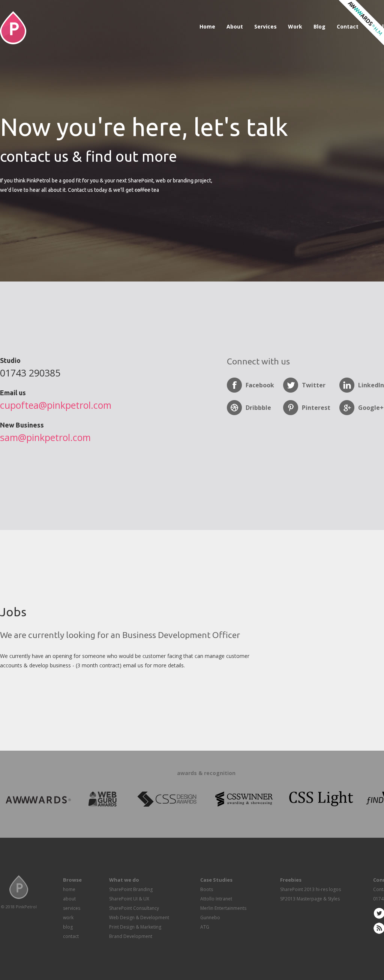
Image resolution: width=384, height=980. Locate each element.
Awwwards (360, 23)
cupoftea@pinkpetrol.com (55, 405)
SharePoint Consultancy (134, 908)
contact (71, 936)
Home (207, 26)
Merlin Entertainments (223, 908)
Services (265, 26)
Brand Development (130, 936)
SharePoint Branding (131, 889)
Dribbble (258, 407)
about (69, 899)
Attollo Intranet (216, 899)
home (69, 889)
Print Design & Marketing (135, 927)
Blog (320, 26)
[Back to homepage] (13, 42)
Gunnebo (210, 917)
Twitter (314, 385)
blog (68, 927)
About (234, 26)
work (68, 917)
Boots (206, 889)
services (71, 908)
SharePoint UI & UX (129, 899)
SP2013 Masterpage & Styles (310, 899)
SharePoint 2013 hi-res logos (310, 889)
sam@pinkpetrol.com (45, 437)
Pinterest (316, 407)
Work (295, 26)
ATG (204, 927)
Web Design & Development (139, 917)
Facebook (260, 385)
